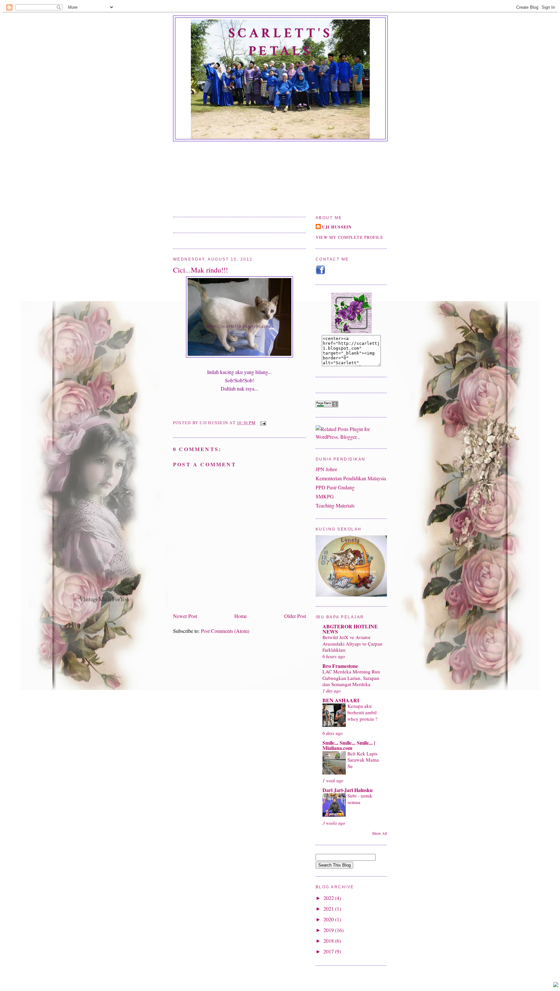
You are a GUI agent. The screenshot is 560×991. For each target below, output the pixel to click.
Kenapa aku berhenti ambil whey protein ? (362, 712)
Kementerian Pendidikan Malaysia (351, 478)
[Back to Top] (555, 985)
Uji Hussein (337, 227)
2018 (329, 940)
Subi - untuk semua (359, 798)
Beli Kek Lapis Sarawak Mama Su (363, 760)
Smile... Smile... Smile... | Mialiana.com (348, 745)
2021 (329, 908)
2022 (329, 897)
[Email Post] (262, 423)
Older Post (295, 615)
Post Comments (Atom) (225, 630)
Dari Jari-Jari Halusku (347, 790)
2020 (329, 919)
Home (240, 615)
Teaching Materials (335, 505)
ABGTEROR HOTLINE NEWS (350, 629)
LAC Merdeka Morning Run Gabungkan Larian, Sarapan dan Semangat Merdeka (351, 678)
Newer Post (185, 615)
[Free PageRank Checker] (327, 405)
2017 (329, 951)
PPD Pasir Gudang (335, 487)
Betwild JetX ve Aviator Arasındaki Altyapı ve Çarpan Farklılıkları (352, 643)
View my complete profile (349, 237)
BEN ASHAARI (340, 700)
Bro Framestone (340, 666)
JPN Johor (326, 469)
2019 (329, 930)
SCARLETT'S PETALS (280, 42)
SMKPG (325, 496)
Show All (379, 833)
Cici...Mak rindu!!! (200, 269)
